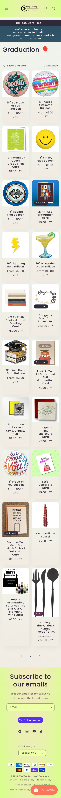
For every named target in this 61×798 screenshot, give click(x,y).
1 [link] (21, 656)
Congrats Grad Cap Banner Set (45, 318)
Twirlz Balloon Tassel (45, 535)
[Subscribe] (50, 707)
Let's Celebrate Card (45, 485)
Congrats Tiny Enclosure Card (45, 432)
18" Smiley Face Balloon (45, 159)
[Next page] (39, 655)
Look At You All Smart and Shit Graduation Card (45, 377)
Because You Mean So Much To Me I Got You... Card (16, 548)
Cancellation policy (20, 790)
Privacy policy (44, 780)
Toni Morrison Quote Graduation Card (15, 162)
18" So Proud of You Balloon (15, 105)
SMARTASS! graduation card (45, 214)
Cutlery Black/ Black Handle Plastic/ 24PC (45, 627)
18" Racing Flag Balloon (15, 213)
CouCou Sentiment (28, 776)
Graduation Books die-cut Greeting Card (16, 321)
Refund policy (27, 780)
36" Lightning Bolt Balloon (15, 265)
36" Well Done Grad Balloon (15, 372)
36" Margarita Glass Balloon (45, 265)
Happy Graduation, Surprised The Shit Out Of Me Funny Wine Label (15, 607)
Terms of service (22, 785)
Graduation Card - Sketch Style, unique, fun (16, 429)
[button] (6, 8)
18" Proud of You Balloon (15, 483)
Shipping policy (42, 785)
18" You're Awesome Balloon (45, 105)
